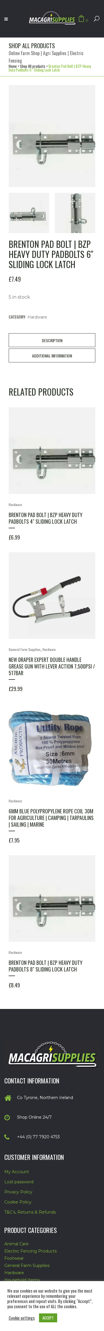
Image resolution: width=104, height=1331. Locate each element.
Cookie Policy (17, 1202)
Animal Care (16, 1243)
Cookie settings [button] (22, 1318)
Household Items (22, 1280)
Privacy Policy (18, 1192)
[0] (81, 19)
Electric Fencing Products (30, 1251)
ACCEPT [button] (48, 1318)
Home (13, 66)
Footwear (14, 1258)
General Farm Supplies (24, 649)
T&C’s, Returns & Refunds (30, 1212)
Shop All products (32, 66)
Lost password (19, 1181)
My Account (16, 1171)
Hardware (37, 317)
